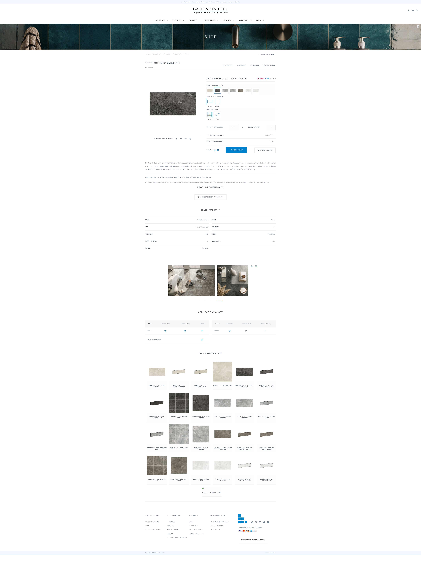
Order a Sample (266, 150)
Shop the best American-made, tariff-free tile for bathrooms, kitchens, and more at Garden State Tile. (210, 2)
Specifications (227, 65)
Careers (170, 533)
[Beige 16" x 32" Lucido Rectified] (210, 90)
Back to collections (267, 54)
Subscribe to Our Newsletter (253, 540)
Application (254, 65)
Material (156, 54)
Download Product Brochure (211, 197)
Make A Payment (173, 530)
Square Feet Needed (215, 127)
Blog (258, 20)
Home (148, 54)
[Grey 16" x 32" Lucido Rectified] (225, 90)
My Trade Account (152, 522)
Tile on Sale (215, 530)
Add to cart (238, 150)
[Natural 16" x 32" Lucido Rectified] (240, 90)
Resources (210, 20)
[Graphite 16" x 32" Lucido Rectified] (217, 90)
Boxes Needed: (254, 127)
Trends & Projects (196, 533)
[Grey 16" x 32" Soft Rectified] (233, 90)
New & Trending (216, 526)
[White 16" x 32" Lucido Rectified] (248, 90)
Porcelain (166, 54)
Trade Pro (243, 20)
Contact (227, 20)
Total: (209, 150)
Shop (147, 526)
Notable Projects (196, 530)
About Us (160, 20)
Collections (177, 54)
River (187, 54)
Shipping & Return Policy (177, 537)
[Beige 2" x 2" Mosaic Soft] (210, 114)
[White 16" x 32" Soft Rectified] (256, 90)
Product (177, 20)
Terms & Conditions (270, 552)
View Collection (269, 65)
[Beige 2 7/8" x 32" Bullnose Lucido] (217, 114)
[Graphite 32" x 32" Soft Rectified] (217, 101)
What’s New (193, 526)
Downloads (241, 65)
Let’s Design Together (219, 522)
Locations (193, 20)
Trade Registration (153, 530)
